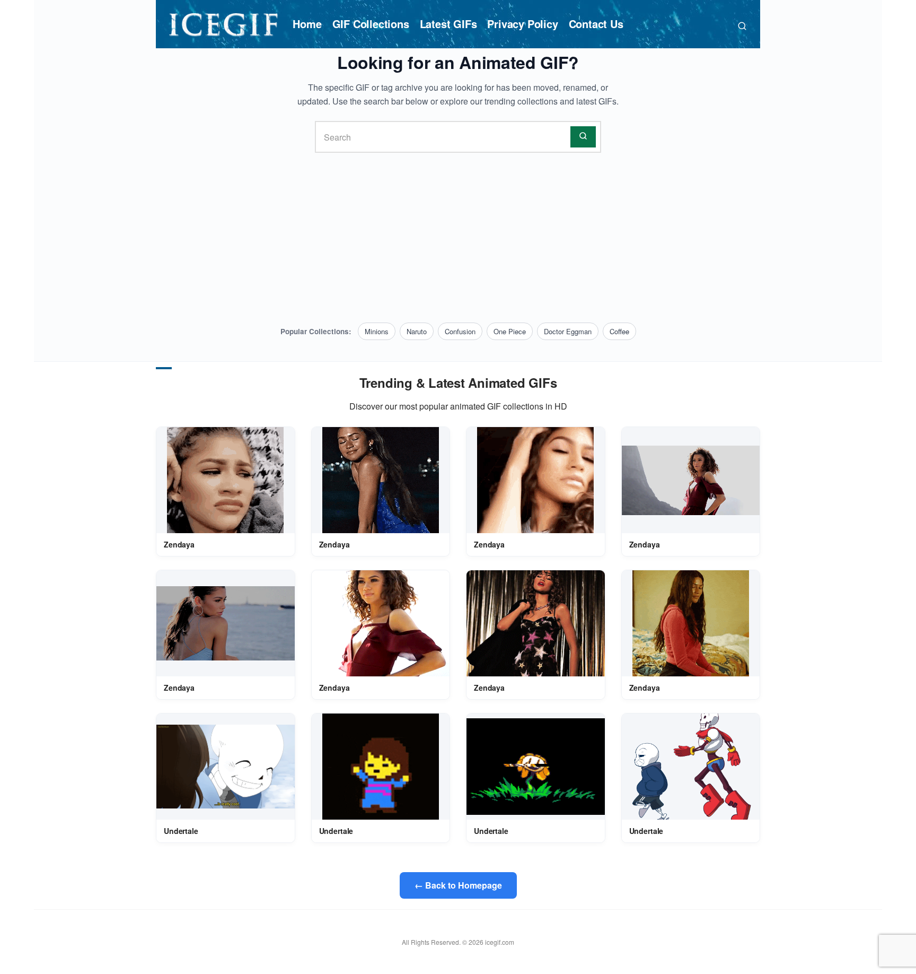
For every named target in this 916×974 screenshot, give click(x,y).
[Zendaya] (225, 480)
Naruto (417, 331)
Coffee (619, 331)
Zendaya (179, 544)
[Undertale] (225, 766)
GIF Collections (370, 23)
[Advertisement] (458, 237)
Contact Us (596, 23)
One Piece (510, 331)
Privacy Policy (522, 23)
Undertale (181, 830)
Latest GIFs (448, 23)
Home (307, 23)
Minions (377, 331)
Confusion (460, 331)
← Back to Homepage (458, 885)
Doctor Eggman (568, 331)
